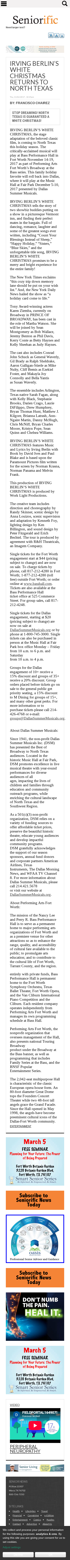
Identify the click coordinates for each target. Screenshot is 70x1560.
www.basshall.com (38, 584)
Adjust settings (12, 1547)
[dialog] (35, 1543)
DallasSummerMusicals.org (30, 630)
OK (50, 1554)
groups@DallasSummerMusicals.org (37, 718)
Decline (18, 1554)
